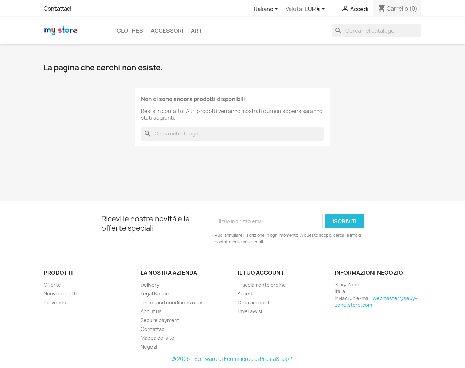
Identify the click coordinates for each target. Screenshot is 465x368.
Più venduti (56, 302)
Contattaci (57, 8)
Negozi (149, 346)
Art (196, 30)
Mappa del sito (157, 338)
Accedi (245, 293)
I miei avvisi (250, 311)
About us (151, 311)
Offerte (52, 285)
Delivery (150, 285)
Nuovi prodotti (60, 293)
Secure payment (160, 320)
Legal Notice (155, 293)
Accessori (167, 30)
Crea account (254, 302)
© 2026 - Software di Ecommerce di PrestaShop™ (233, 359)
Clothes (130, 30)
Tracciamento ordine (262, 285)
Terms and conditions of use (174, 302)
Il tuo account (261, 272)
